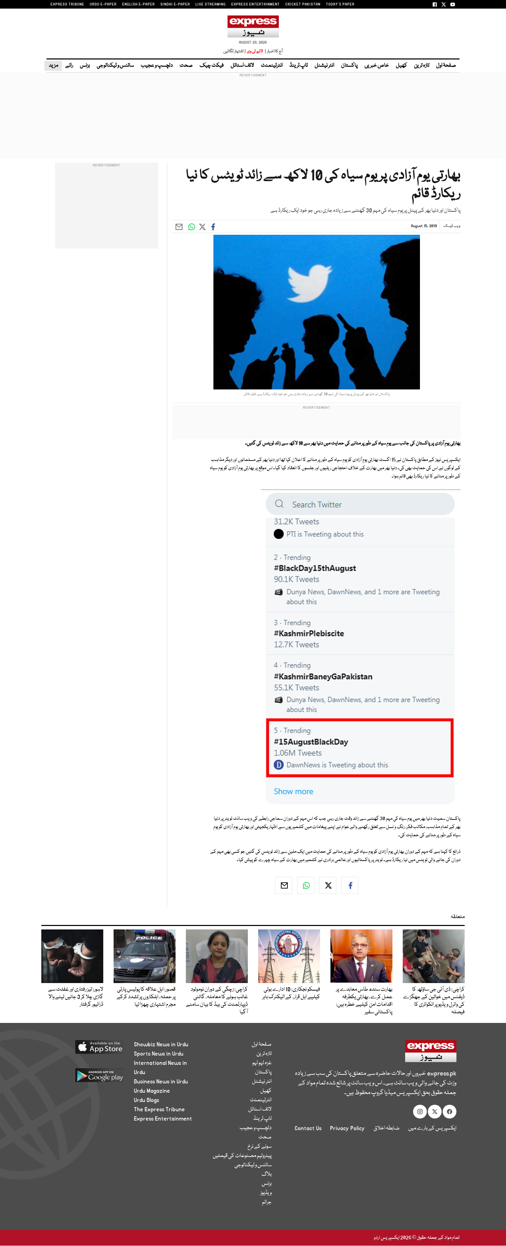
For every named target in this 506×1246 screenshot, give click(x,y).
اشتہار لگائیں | (234, 51)
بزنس (85, 66)
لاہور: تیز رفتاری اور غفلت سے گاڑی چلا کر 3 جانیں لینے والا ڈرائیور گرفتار (75, 997)
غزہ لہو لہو (262, 1063)
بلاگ (267, 1174)
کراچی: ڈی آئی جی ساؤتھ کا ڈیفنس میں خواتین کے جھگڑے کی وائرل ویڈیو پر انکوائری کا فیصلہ (434, 1000)
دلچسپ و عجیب (157, 66)
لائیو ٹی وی (255, 51)
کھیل (401, 66)
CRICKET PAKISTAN (302, 4)
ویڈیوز (266, 1193)
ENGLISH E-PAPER (138, 4)
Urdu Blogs (146, 1100)
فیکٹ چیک (212, 66)
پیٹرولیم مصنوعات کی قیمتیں (242, 1156)
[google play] (87, 1077)
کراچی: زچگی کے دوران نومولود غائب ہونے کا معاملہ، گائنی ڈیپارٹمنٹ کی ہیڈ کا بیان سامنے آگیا (217, 1000)
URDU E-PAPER (103, 4)
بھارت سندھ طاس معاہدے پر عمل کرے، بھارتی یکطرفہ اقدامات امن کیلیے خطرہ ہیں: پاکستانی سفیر (364, 1000)
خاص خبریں (377, 66)
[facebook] (349, 885)
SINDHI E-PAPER (175, 4)
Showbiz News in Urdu (161, 1044)
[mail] (283, 885)
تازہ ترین (421, 66)
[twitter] (327, 885)
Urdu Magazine (152, 1091)
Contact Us (308, 1128)
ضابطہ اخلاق (386, 1128)
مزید (53, 66)
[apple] (87, 1049)
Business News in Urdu (161, 1082)
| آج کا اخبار (273, 51)
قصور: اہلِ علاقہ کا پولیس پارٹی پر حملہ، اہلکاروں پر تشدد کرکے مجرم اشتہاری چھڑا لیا (146, 997)
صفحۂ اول (446, 66)
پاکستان (349, 66)
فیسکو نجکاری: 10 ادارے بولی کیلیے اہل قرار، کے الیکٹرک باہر (291, 993)
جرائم (267, 1202)
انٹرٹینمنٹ (272, 66)
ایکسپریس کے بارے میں (432, 1128)
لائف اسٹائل (242, 66)
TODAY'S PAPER (340, 4)
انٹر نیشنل (324, 66)
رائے (69, 66)
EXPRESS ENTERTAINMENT (255, 4)
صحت (186, 66)
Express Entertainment (163, 1119)
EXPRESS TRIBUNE (67, 4)
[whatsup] (305, 885)
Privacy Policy (347, 1128)
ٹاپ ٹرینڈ (298, 66)
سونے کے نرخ (259, 1147)
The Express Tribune (159, 1109)
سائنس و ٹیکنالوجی (115, 66)
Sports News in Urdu (158, 1054)
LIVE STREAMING (211, 4)
